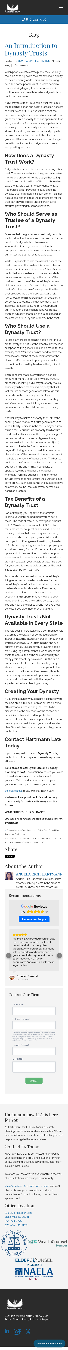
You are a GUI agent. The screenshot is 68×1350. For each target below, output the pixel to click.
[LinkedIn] (7, 1331)
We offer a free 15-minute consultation (27, 1186)
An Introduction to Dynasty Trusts (31, 49)
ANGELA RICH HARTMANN (33, 61)
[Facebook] (19, 1331)
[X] (28, 1331)
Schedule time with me (49, 1343)
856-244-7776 (36, 19)
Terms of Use (11, 1319)
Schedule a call (13, 790)
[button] (8, 955)
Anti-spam (45, 1319)
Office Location (19, 1205)
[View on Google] (12, 978)
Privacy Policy (29, 1319)
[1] (5, 830)
